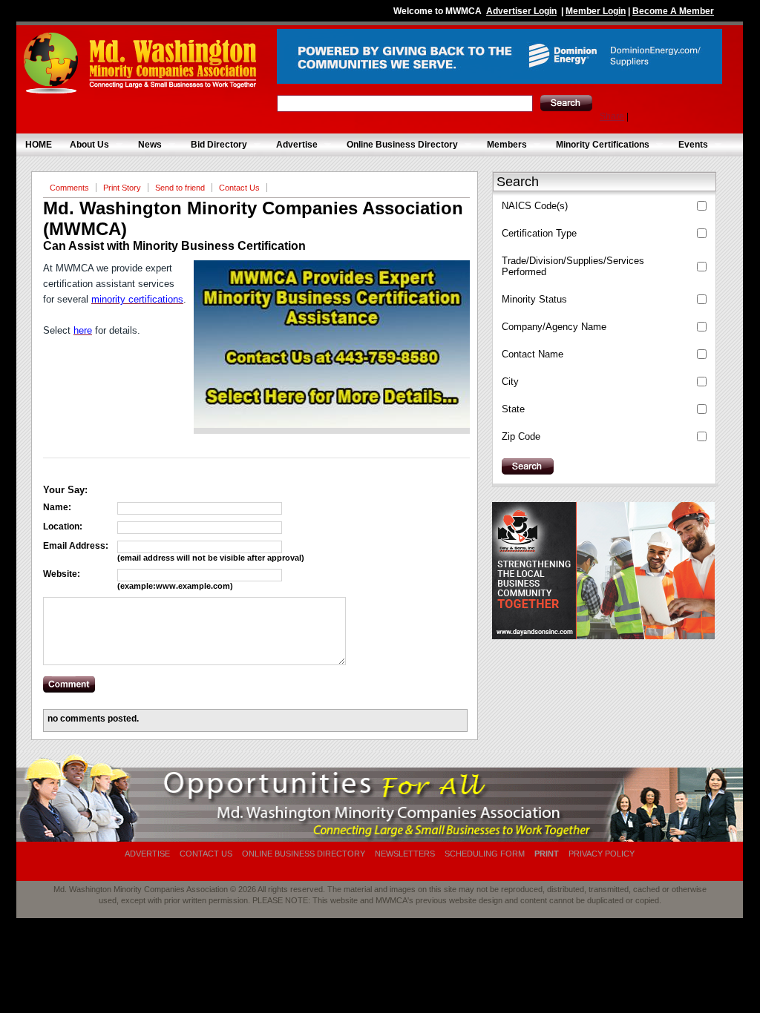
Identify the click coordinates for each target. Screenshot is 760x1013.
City (510, 381)
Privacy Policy (602, 853)
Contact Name (532, 354)
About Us (85, 145)
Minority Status (534, 299)
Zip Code (521, 436)
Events (688, 145)
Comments (69, 187)
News (145, 145)
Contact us (206, 853)
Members (502, 145)
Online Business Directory (398, 145)
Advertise (292, 145)
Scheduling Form (485, 853)
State (513, 409)
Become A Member (673, 11)
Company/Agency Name (554, 326)
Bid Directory (214, 145)
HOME (38, 144)
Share (612, 116)
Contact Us (239, 187)
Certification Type (539, 233)
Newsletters (405, 853)
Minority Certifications (598, 145)
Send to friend (180, 187)
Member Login (596, 11)
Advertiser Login (521, 11)
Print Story (122, 187)
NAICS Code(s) (535, 205)
